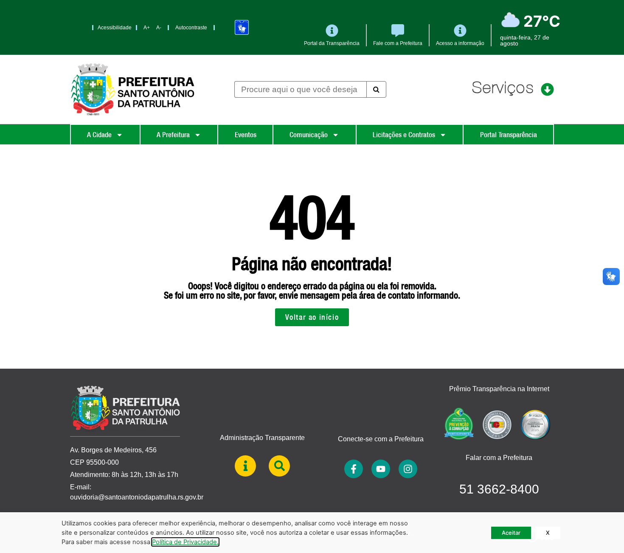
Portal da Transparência (332, 43)
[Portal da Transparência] (332, 30)
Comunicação (309, 134)
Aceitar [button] (511, 532)
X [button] (548, 532)
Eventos (245, 134)
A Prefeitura (173, 134)
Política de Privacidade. (185, 542)
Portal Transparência (508, 134)
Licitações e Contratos (404, 134)
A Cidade (99, 134)
